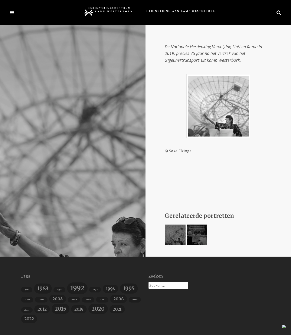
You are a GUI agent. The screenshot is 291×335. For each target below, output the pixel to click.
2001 (27, 299)
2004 (57, 298)
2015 (60, 309)
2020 (98, 309)
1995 (129, 288)
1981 (26, 289)
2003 (41, 299)
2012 (42, 309)
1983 (43, 288)
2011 (26, 310)
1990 (59, 289)
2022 (29, 318)
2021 (117, 309)
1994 (110, 288)
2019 (79, 309)
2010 (135, 299)
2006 (88, 299)
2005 (74, 299)
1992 (77, 288)
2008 (118, 298)
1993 (95, 289)
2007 (102, 299)
